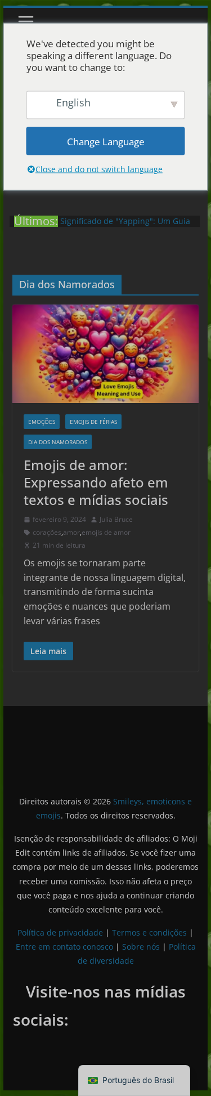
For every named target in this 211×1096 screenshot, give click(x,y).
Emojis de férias (93, 422)
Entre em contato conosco (64, 946)
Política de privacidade (60, 932)
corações (47, 532)
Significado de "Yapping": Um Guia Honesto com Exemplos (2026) (125, 227)
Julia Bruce (116, 519)
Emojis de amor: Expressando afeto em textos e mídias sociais (96, 482)
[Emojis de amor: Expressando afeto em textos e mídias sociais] (105, 353)
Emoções (41, 422)
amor (71, 532)
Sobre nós (141, 946)
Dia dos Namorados (57, 442)
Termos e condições (149, 932)
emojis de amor (106, 532)
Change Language (106, 141)
